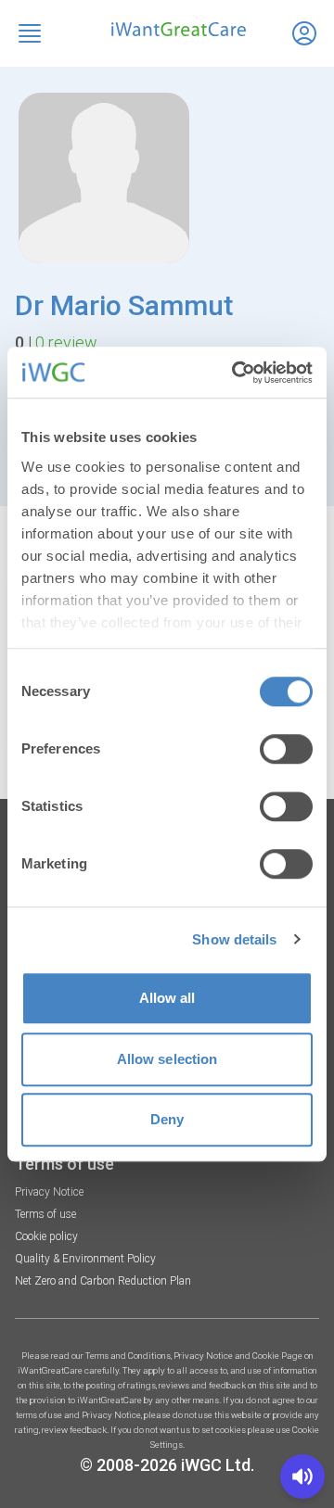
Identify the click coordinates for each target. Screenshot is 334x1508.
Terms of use (45, 1214)
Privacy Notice (49, 1191)
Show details (234, 939)
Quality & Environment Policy (85, 1258)
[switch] (286, 749)
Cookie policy (46, 1236)
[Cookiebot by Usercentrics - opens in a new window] (236, 373)
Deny (167, 1119)
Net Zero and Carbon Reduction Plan (103, 1280)
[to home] (167, 29)
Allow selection (167, 1059)
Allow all (167, 998)
